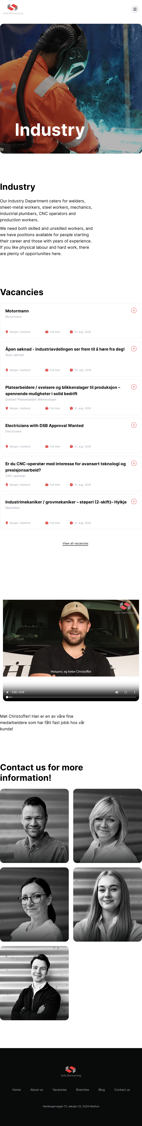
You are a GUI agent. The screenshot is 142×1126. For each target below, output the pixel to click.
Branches (82, 1089)
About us (36, 1089)
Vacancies (60, 1089)
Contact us (122, 1089)
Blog (102, 1089)
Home (16, 1089)
